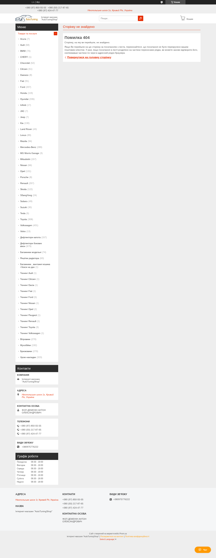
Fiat (22, 81)
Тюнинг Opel (26, 309)
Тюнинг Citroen (28, 279)
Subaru (24, 201)
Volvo (23, 231)
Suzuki (23, 207)
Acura (23, 39)
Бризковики (26, 351)
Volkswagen (26, 225)
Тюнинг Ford (26, 297)
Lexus (23, 135)
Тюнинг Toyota (27, 327)
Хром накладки (28, 357)
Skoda (23, 189)
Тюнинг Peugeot (28, 315)
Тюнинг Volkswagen (30, 333)
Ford (22, 87)
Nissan (23, 165)
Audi (22, 45)
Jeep (22, 117)
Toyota (23, 219)
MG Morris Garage (29, 153)
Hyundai (24, 99)
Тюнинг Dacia (27, 285)
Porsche (24, 177)
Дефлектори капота (30, 237)
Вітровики (25, 339)
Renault (24, 183)
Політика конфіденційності (137, 536)
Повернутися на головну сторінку (89, 57)
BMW (23, 51)
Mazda (23, 141)
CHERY (24, 57)
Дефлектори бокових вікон (31, 244)
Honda (23, 93)
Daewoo (24, 75)
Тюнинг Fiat (26, 291)
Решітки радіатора (29, 258)
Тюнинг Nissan (27, 303)
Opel (22, 171)
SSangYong (26, 195)
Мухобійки (25, 345)
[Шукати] (140, 18)
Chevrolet (25, 63)
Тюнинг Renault (28, 321)
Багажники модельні (30, 252)
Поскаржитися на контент (112, 536)
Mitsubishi (25, 159)
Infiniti (23, 105)
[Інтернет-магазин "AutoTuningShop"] (27, 18)
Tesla (22, 213)
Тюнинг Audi (26, 273)
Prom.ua (123, 534)
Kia (21, 123)
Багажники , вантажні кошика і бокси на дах (35, 265)
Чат (205, 550)
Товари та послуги (27, 33)
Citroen (24, 69)
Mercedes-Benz (28, 147)
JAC (22, 111)
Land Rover (26, 129)
